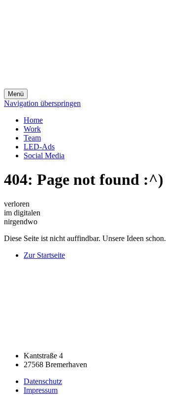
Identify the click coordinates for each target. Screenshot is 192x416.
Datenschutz (43, 381)
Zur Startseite (44, 255)
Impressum (41, 390)
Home (33, 120)
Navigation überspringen (42, 103)
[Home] (78, 84)
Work (32, 129)
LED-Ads (39, 146)
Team (32, 138)
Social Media (44, 155)
